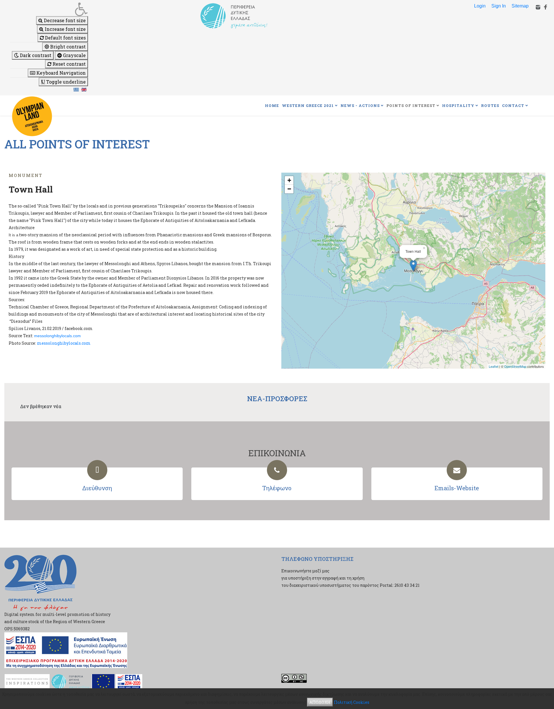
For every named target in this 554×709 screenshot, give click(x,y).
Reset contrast (68, 64)
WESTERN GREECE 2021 (308, 105)
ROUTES (490, 105)
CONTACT (513, 105)
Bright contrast (67, 47)
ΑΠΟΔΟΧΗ (320, 702)
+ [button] (289, 180)
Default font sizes (65, 38)
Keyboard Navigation (60, 73)
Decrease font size (64, 20)
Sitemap (520, 5)
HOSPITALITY (458, 105)
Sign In (498, 5)
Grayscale (74, 55)
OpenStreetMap (515, 366)
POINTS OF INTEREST (410, 105)
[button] (49, 9)
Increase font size (65, 29)
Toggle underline (65, 82)
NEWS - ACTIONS (360, 105)
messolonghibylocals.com (57, 335)
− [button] (289, 189)
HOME (272, 105)
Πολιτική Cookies (351, 702)
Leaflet (493, 366)
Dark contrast (35, 55)
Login (480, 5)
